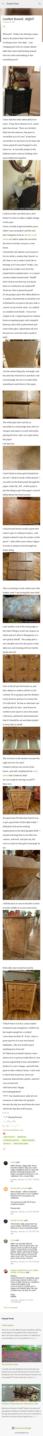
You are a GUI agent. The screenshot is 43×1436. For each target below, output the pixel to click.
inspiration (22, 1137)
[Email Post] (4, 1134)
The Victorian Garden (10, 1364)
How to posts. (9, 1137)
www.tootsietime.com (13, 1130)
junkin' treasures (28, 1140)
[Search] (39, 3)
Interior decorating (11, 1140)
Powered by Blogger (22, 1428)
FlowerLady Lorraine (19, 1188)
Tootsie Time (12, 4)
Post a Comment (11, 1308)
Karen (13, 1162)
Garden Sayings (7, 1325)
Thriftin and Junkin (20, 1143)
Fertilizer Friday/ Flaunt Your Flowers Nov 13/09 (20, 1404)
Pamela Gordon (17, 1220)
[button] (4, 26)
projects (7, 1143)
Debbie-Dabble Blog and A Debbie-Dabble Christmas (25, 1271)
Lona (13, 1240)
